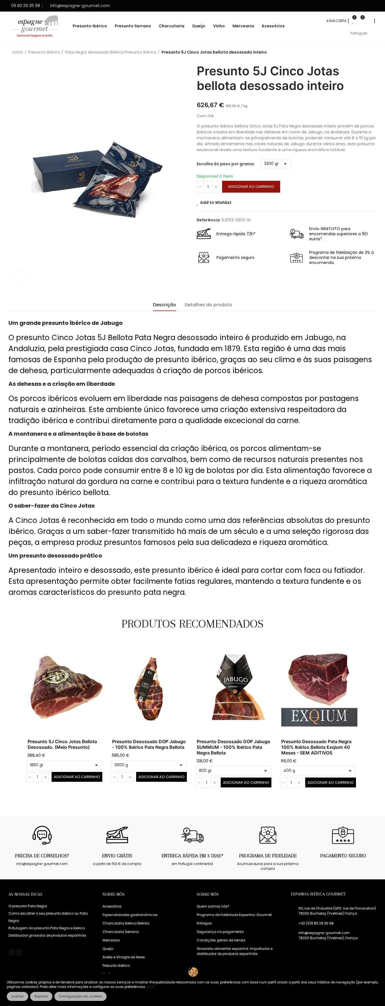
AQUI (150, 987)
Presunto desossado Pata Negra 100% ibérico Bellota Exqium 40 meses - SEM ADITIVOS (316, 747)
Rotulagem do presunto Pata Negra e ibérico (46, 928)
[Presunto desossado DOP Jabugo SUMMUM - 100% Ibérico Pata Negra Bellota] (235, 688)
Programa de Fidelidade (268, 855)
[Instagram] (19, 952)
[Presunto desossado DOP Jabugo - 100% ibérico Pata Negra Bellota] (150, 688)
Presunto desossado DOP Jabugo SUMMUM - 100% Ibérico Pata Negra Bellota (233, 747)
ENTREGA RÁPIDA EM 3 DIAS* (192, 855)
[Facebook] (11, 952)
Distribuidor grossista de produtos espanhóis (47, 935)
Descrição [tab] (164, 304)
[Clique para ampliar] (19, 276)
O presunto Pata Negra (27, 906)
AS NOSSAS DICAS (25, 894)
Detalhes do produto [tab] (208, 304)
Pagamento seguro (343, 855)
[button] (12, 719)
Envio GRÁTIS (117, 855)
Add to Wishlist (215, 202)
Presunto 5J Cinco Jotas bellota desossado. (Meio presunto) (62, 744)
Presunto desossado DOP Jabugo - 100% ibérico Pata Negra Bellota (149, 744)
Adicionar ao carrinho (251, 186)
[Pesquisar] (368, 21)
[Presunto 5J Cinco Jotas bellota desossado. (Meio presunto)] (66, 688)
